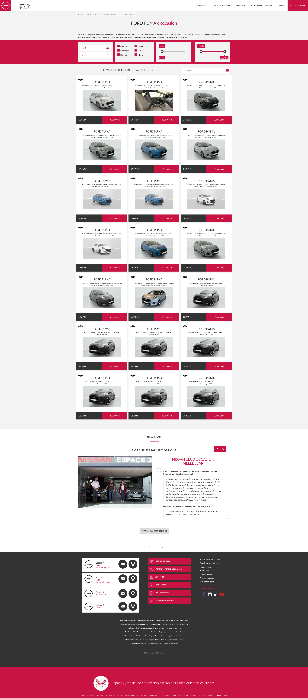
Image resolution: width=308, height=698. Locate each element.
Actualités (204, 570)
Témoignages (154, 437)
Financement (160, 584)
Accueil (80, 14)
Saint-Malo (176, 636)
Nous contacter (162, 592)
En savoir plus (221, 695)
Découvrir (115, 120)
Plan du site (160, 653)
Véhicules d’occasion (221, 5)
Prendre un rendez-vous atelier (169, 569)
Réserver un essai (162, 561)
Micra (173, 620)
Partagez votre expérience (154, 531)
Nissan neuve (206, 574)
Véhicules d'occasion (95, 14)
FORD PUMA (101, 82)
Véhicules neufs (201, 5)
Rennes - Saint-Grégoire (146, 636)
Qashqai (167, 620)
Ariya (186, 620)
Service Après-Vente (209, 563)
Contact (281, 5)
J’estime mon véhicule (164, 600)
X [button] (304, 695)
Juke (177, 620)
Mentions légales (149, 653)
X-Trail (182, 620)
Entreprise (159, 576)
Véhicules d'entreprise (210, 559)
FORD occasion (112, 14)
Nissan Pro (240, 5)
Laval (181, 636)
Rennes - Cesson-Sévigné (163, 636)
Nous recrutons (207, 581)
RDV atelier (300, 5)
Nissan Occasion (207, 578)
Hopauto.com (173, 644)
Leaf (162, 620)
